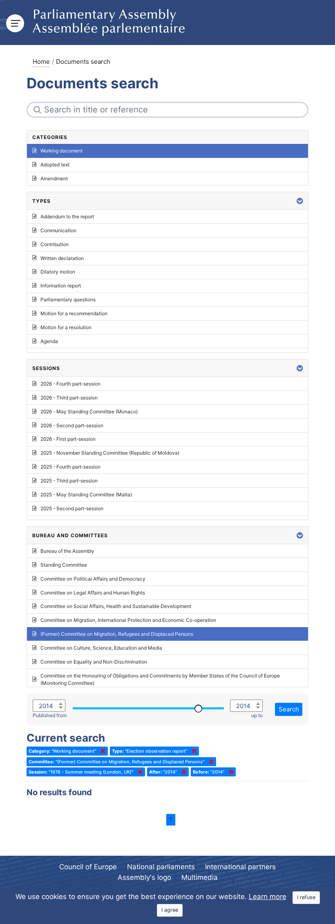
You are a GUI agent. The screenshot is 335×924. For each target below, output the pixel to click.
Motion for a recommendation (73, 313)
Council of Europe (88, 867)
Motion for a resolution (66, 327)
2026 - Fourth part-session (70, 384)
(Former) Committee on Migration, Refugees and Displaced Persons (116, 634)
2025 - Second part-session (71, 508)
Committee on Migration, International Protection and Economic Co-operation (128, 620)
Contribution (54, 244)
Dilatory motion (57, 272)
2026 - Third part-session (69, 398)
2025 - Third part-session (69, 481)
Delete (101, 751)
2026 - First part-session (68, 439)
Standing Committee (63, 565)
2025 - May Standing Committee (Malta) (86, 494)
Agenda (49, 341)
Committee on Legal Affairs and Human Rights (92, 593)
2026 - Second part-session (71, 425)
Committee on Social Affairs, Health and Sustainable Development (115, 606)
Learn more (267, 897)
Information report (60, 286)
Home (41, 61)
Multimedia (199, 877)
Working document (61, 151)
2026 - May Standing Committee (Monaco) (89, 411)
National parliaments (161, 867)
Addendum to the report (67, 216)
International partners (240, 867)
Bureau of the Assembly (67, 551)
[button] (300, 200)
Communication (58, 230)
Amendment (54, 178)
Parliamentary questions (68, 299)
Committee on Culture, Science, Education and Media (101, 648)
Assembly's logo (144, 877)
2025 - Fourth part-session (70, 467)
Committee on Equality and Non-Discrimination (93, 662)
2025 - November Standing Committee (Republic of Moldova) (109, 453)
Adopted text (54, 164)
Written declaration (62, 258)
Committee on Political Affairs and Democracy (92, 579)
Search (289, 709)
